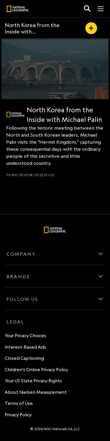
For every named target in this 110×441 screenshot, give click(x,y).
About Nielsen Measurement (36, 392)
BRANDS (18, 276)
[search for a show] (87, 8)
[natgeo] (18, 9)
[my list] (91, 28)
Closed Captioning (24, 358)
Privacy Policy (18, 415)
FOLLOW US (22, 299)
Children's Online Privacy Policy (36, 369)
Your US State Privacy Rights (33, 381)
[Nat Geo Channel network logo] (15, 114)
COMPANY (21, 254)
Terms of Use (19, 403)
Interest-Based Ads (25, 347)
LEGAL (15, 321)
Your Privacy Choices (25, 335)
